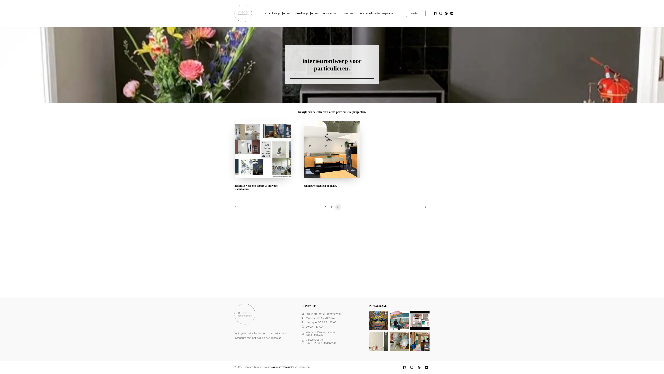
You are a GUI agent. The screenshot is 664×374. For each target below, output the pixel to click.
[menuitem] (277, 13)
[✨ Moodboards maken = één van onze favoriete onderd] (420, 320)
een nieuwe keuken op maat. (320, 185)
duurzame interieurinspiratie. (376, 13)
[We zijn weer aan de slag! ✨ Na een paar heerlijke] (378, 320)
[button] (435, 13)
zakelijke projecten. (306, 13)
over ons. (348, 13)
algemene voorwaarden (282, 367)
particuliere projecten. (277, 13)
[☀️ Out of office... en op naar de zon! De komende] (399, 320)
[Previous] (239, 208)
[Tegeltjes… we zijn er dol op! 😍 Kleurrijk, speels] (378, 341)
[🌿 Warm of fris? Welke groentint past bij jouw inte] (399, 341)
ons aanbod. (330, 13)
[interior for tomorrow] (243, 13)
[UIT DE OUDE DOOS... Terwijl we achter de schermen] (420, 341)
